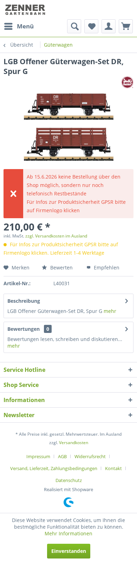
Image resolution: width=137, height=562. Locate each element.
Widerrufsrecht (90, 456)
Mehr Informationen (68, 533)
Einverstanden (68, 551)
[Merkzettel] (91, 26)
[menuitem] (18, 26)
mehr (110, 311)
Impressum (38, 456)
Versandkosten (73, 443)
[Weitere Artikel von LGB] (127, 82)
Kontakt (113, 468)
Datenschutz (69, 480)
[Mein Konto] (109, 26)
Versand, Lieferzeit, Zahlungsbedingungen (53, 468)
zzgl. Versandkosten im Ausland (56, 236)
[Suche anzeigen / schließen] (74, 26)
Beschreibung (23, 300)
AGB (62, 456)
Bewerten (61, 267)
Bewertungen (23, 329)
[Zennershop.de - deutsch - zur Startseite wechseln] (26, 10)
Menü (25, 26)
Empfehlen (105, 267)
